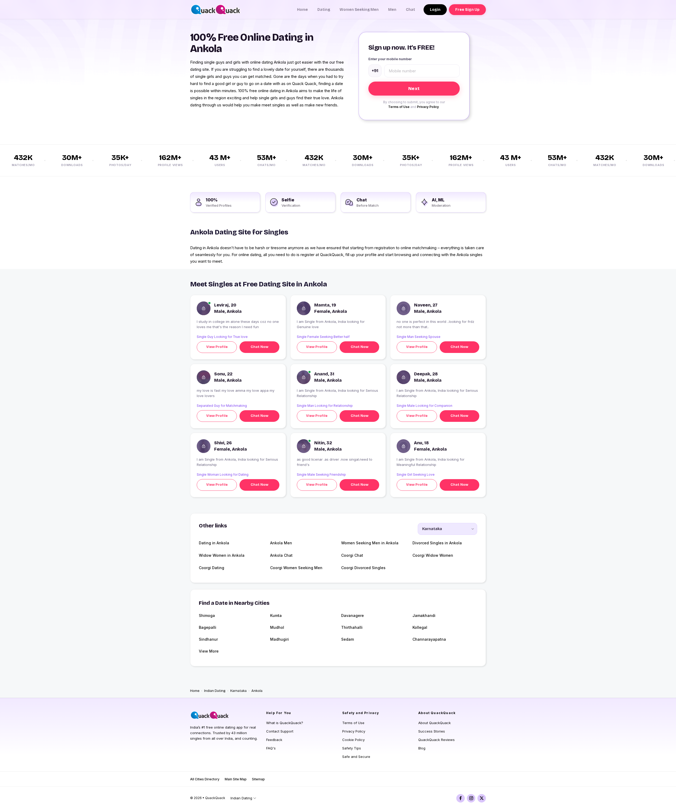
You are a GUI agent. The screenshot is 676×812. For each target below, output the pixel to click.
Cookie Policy (353, 740)
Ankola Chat (281, 555)
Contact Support (279, 731)
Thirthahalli (352, 627)
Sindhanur (208, 639)
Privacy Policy (428, 107)
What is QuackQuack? (284, 723)
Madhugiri (279, 639)
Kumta (276, 615)
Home (302, 9)
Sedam (347, 639)
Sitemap (258, 779)
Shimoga (207, 615)
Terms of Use (399, 107)
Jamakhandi (423, 615)
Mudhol (277, 627)
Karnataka (238, 691)
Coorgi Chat (352, 555)
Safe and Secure (356, 756)
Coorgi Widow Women (432, 555)
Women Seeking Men (359, 9)
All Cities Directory (204, 779)
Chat (410, 9)
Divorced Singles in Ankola (437, 543)
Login (435, 9)
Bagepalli (207, 627)
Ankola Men (281, 543)
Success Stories (431, 731)
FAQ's (271, 748)
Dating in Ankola (214, 543)
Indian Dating (215, 691)
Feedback (274, 740)
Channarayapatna (429, 639)
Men (392, 9)
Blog (421, 748)
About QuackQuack (434, 723)
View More (209, 651)
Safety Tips (351, 748)
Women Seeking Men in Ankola (369, 543)
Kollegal (419, 627)
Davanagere (352, 615)
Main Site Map (236, 779)
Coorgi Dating (211, 567)
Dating (323, 9)
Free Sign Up (467, 9)
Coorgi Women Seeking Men (296, 567)
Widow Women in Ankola (222, 555)
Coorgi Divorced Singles (363, 567)
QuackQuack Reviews (436, 740)
